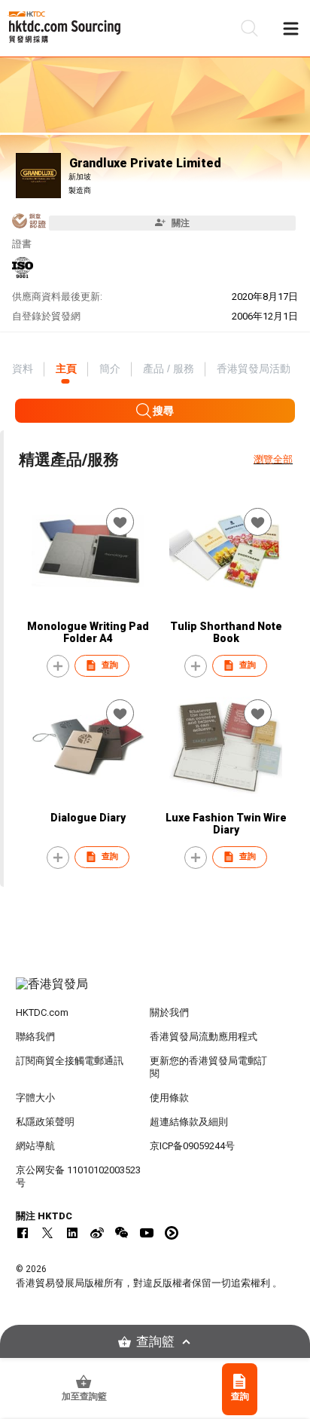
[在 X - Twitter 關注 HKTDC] (47, 1233)
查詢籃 (155, 1342)
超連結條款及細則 (189, 1121)
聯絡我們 (35, 1036)
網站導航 (35, 1145)
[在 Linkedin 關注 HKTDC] (72, 1233)
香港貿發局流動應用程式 (203, 1036)
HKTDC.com (42, 1012)
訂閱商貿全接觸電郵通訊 (69, 1060)
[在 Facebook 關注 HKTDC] (22, 1233)
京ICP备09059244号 (192, 1145)
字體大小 (35, 1097)
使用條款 (169, 1097)
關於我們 (169, 1012)
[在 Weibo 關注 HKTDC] (97, 1233)
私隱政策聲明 (45, 1121)
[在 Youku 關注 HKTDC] (171, 1233)
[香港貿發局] (155, 991)
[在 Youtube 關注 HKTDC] (146, 1233)
